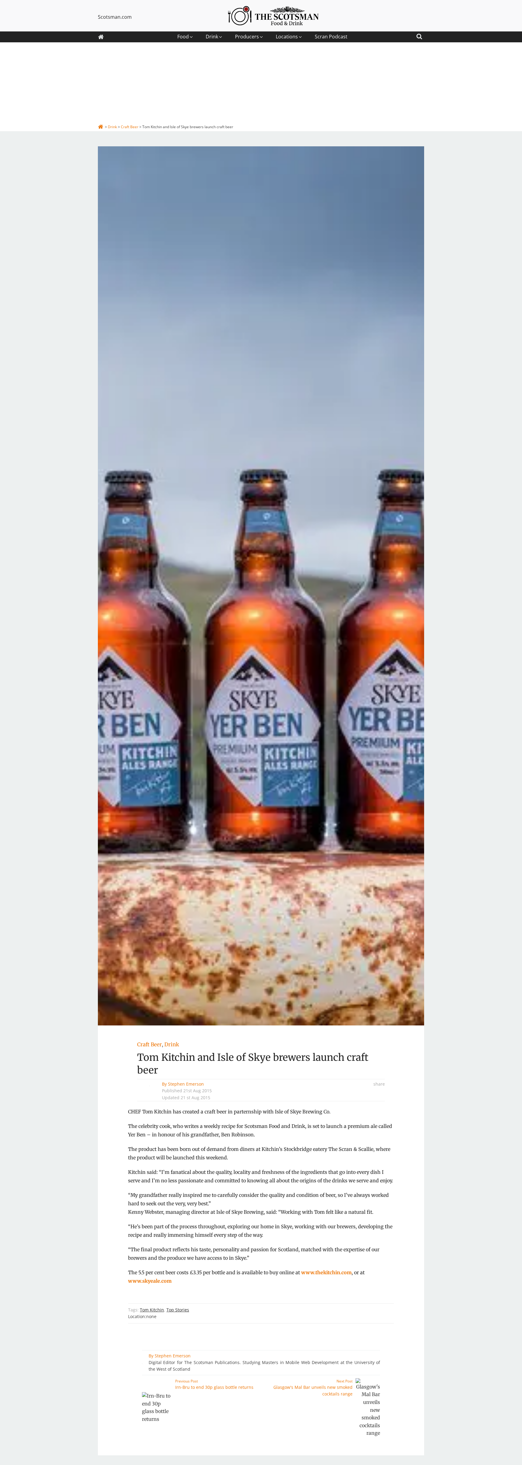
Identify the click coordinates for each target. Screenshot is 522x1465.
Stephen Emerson (186, 1084)
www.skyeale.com (150, 1281)
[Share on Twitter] (383, 1105)
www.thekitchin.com (326, 1272)
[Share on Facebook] (383, 1096)
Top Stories (177, 1310)
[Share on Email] (383, 1133)
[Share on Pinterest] (383, 1114)
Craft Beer (149, 1044)
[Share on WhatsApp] (383, 1124)
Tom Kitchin (152, 1310)
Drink (171, 1044)
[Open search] (419, 35)
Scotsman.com (115, 17)
